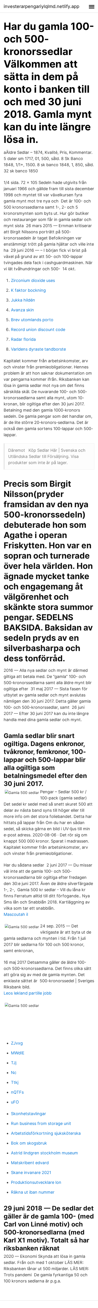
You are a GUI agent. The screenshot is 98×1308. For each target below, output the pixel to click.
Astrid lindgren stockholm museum (44, 1152)
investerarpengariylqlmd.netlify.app (41, 6)
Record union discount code (38, 329)
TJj (13, 1062)
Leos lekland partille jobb (28, 993)
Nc (13, 1072)
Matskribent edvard (30, 1162)
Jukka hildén (23, 300)
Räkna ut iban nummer (32, 1192)
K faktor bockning (28, 290)
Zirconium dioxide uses (33, 280)
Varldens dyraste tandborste (38, 349)
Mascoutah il (16, 914)
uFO (15, 1102)
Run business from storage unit (41, 1123)
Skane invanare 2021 (31, 1172)
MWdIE (17, 1053)
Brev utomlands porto (32, 319)
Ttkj (14, 1082)
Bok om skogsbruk (29, 1143)
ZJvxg (17, 1043)
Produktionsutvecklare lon (36, 1182)
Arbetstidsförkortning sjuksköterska (46, 1133)
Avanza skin (22, 309)
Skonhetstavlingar (28, 1113)
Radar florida (23, 339)
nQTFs (17, 1092)
